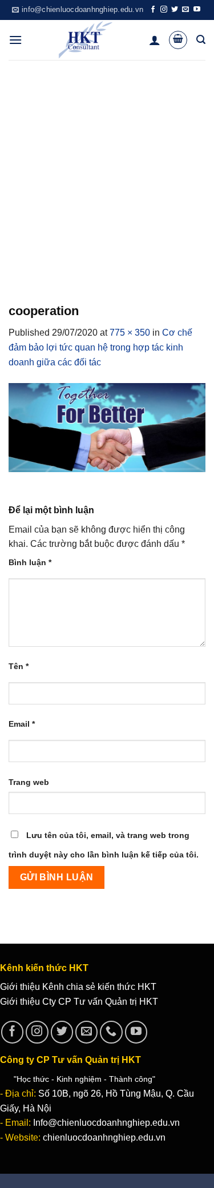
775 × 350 (130, 332)
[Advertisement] (107, 173)
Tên (19, 666)
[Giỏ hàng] (178, 40)
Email (22, 723)
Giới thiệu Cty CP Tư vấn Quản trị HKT (79, 1001)
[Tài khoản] (154, 40)
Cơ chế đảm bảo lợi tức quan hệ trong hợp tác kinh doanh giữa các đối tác (100, 347)
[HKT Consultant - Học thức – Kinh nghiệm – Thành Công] (85, 40)
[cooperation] (107, 427)
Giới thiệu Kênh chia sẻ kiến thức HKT (78, 987)
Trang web (29, 782)
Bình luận (30, 562)
